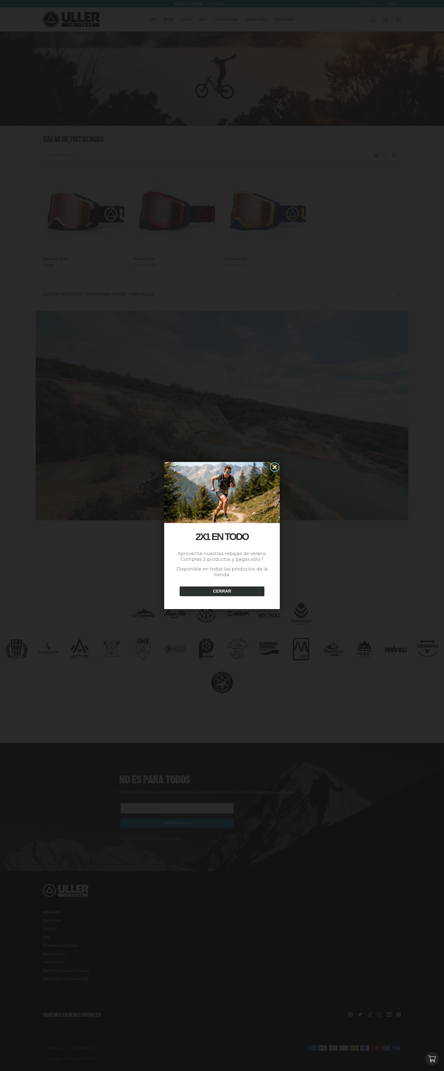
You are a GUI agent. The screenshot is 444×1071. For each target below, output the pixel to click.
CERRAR (222, 591)
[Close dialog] (275, 467)
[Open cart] (432, 1059)
